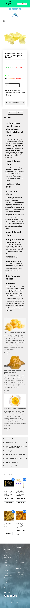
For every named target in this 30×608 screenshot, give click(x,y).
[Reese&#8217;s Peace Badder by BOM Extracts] (15, 400)
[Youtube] (15, 9)
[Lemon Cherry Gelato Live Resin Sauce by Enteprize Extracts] (15, 362)
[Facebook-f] (13, 9)
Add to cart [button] (8, 533)
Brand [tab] (19, 113)
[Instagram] (10, 9)
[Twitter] (20, 9)
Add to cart (14, 85)
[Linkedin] (17, 9)
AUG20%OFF (22, 4)
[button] (4, 21)
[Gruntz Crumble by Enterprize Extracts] (15, 324)
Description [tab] (12, 113)
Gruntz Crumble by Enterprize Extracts (14, 332)
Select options (9, 502)
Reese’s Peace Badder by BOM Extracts (15, 408)
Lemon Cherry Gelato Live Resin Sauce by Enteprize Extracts (14, 371)
